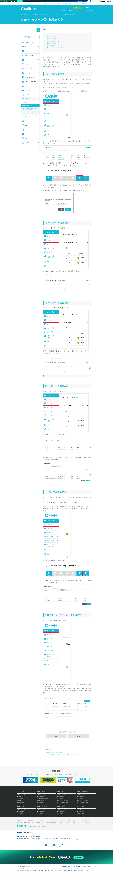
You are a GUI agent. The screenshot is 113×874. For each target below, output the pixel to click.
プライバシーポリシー (67, 822)
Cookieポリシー (76, 822)
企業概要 (81, 822)
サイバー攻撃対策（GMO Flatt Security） (56, 839)
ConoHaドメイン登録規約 (27, 821)
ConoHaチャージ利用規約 (38, 821)
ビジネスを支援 (40, 870)
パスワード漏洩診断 (45, 838)
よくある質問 (70, 10)
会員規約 (19, 821)
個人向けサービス (81, 870)
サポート (90, 4)
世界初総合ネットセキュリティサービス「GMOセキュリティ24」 (28, 838)
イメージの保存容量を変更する (54, 752)
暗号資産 (75, 870)
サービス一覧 (83, 4)
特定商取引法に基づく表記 (29, 822)
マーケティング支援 (54, 870)
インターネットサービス (21, 870)
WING (45, 4)
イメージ (56, 14)
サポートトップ (24, 14)
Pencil (76, 4)
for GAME (65, 4)
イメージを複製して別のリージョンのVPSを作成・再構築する (62, 755)
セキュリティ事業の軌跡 (76, 839)
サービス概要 (86, 822)
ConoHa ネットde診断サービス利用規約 (63, 821)
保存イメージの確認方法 (53, 39)
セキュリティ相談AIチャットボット (65, 838)
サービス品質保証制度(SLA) (50, 822)
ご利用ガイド (62, 10)
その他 (87, 870)
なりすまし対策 (67, 839)
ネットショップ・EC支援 (31, 870)
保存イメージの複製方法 (53, 41)
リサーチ (60, 870)
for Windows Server (56, 4)
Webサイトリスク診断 (54, 838)
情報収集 (65, 870)
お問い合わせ (88, 10)
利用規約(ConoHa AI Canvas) (77, 821)
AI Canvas (71, 4)
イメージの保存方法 (51, 36)
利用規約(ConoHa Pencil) (88, 821)
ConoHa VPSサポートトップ (37, 14)
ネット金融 (70, 870)
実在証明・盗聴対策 (20, 839)
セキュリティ (46, 870)
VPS (50, 4)
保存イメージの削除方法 (53, 43)
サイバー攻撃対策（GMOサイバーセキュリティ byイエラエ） (36, 839)
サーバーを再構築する (52, 45)
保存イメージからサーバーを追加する (56, 48)
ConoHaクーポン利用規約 (49, 821)
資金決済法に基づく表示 (39, 822)
